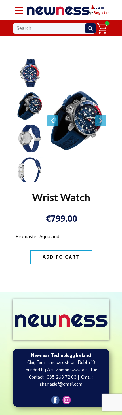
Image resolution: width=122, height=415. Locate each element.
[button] (52, 120)
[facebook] (55, 400)
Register (101, 12)
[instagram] (66, 400)
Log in (98, 7)
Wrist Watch (61, 197)
